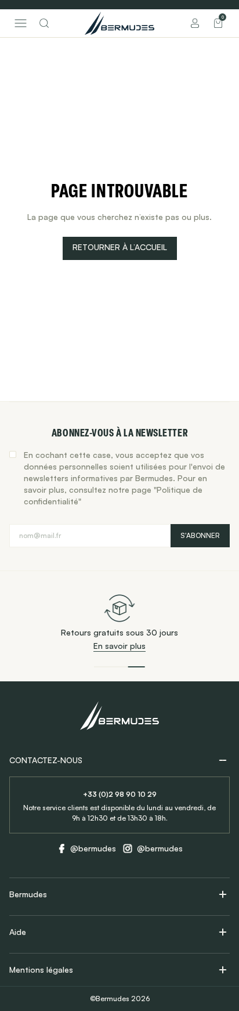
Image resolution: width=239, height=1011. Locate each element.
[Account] (195, 23)
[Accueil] (119, 23)
